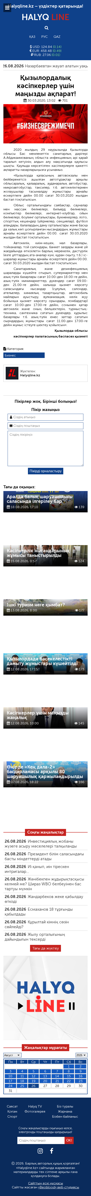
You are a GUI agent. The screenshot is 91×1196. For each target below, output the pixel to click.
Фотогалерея (35, 1111)
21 (57, 1081)
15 (69, 1076)
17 (10, 1081)
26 (33, 1086)
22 (69, 1081)
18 (22, 1081)
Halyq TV (35, 1106)
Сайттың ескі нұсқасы (45, 1183)
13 (45, 1076)
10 (10, 1076)
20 (45, 1081)
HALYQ (45, 17)
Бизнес (10, 355)
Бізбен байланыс (65, 1116)
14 (57, 1076)
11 (22, 1076)
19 (33, 1081)
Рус (44, 37)
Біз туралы (65, 1106)
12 (33, 1076)
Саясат (12, 1106)
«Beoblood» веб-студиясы (58, 1187)
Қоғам (12, 1111)
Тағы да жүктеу (45, 948)
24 (10, 1086)
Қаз (32, 37)
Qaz (57, 37)
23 (81, 1081)
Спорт (12, 1116)
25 (22, 1086)
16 (80, 1076)
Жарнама (65, 1111)
